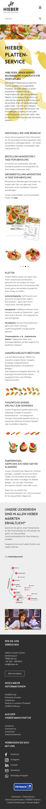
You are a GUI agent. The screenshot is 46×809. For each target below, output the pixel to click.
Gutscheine (10, 732)
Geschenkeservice (13, 734)
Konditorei (9, 726)
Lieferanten (10, 700)
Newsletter (15, 770)
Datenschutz (28, 797)
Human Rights (33, 802)
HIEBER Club (10, 695)
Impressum (16, 797)
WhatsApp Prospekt (19, 775)
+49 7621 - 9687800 (13, 661)
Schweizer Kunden (13, 697)
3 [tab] (25, 266)
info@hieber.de (11, 664)
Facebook (14, 754)
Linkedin (14, 765)
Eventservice (10, 729)
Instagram (14, 759)
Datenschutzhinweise (14, 800)
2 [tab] (23, 266)
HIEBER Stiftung (12, 706)
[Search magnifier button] (40, 18)
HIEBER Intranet (32, 800)
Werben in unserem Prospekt (17, 703)
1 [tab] (20, 266)
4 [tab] (28, 266)
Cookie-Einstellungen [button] (16, 802)
